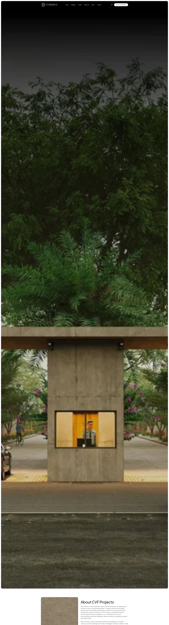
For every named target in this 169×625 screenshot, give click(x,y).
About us (83, 585)
